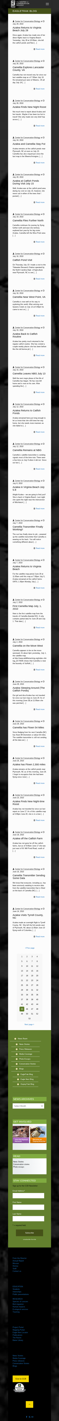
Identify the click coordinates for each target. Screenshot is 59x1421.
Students (16, 1289)
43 (32, 1004)
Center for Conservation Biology (27, 21)
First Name (17, 1202)
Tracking (16, 1312)
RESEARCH (18, 1299)
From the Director (19, 1258)
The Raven (17, 1338)
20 (37, 976)
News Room (22, 1039)
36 (37, 995)
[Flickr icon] (32, 1417)
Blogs (21, 1069)
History (15, 1266)
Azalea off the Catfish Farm (28, 838)
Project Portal (18, 1327)
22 (27, 980)
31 (32, 990)
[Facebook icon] (27, 1417)
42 (27, 1004)
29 (22, 990)
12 (37, 966)
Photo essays (18, 1167)
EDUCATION (18, 1287)
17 (22, 976)
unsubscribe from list (29, 1239)
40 (37, 999)
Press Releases (25, 1049)
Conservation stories (21, 1164)
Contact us (17, 1271)
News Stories (24, 1044)
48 (37, 1009)
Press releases (19, 1361)
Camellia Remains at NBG (27, 450)
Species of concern (20, 1302)
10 (27, 966)
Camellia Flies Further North (28, 220)
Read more (40, 49)
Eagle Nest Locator (20, 1332)
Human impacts (19, 1307)
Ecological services (20, 1309)
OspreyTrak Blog (27, 1084)
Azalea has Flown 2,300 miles (29, 764)
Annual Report (18, 1261)
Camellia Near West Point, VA (29, 297)
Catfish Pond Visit (22, 260)
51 (32, 1014)
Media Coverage (25, 1054)
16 (37, 971)
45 (22, 1009)
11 (32, 966)
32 (37, 990)
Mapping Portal (19, 1330)
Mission (16, 1263)
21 (22, 980)
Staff (14, 1269)
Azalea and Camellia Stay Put (29, 144)
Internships (17, 1292)
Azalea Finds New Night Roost (29, 107)
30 (27, 990)
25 (22, 985)
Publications (17, 1335)
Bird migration (18, 1304)
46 (27, 1009)
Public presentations (21, 1294)
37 (22, 999)
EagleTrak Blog (27, 1074)
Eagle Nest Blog (27, 1079)
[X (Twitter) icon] (30, 1417)
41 (22, 1004)
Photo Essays (24, 1059)
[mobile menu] (47, 4)
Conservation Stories (27, 1064)
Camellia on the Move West (28, 645)
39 (32, 999)
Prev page (30, 948)
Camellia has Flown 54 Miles (28, 727)
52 (37, 1014)
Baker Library (18, 1340)
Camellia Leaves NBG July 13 (29, 373)
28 (37, 985)
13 (22, 971)
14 (27, 971)
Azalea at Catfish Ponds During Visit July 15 (26, 182)
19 (32, 976)
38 (27, 999)
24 (37, 980)
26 (27, 985)
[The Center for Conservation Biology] (19, 4)
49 (22, 1014)
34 (27, 995)
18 (27, 976)
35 (32, 995)
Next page (29, 1024)
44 (37, 1004)
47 (32, 1009)
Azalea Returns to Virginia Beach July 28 (27, 29)
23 (32, 980)
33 (22, 995)
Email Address (19, 1191)
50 (27, 1014)
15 (32, 971)
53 (29, 1019)
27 (32, 985)
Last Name (17, 1214)
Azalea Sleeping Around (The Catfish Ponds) (29, 689)
